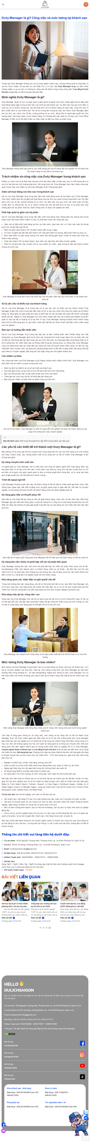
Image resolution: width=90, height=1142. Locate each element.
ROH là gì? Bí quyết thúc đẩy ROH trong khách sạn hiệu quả (44, 441)
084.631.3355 (51, 1095)
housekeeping (7, 569)
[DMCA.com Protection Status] (9, 1034)
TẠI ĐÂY (28, 870)
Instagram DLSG (11, 1057)
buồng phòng (27, 202)
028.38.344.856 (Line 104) (66, 1107)
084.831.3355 (12, 1095)
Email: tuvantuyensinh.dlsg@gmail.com (20, 1015)
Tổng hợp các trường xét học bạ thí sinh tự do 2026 (22, 905)
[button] (40, 928)
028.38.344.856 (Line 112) (27, 1092)
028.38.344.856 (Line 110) (27, 1107)
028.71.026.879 (61, 1092)
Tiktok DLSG (9, 1079)
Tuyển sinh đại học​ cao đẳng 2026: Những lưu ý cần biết (50, 905)
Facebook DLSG (11, 1045)
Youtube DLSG (10, 1068)
